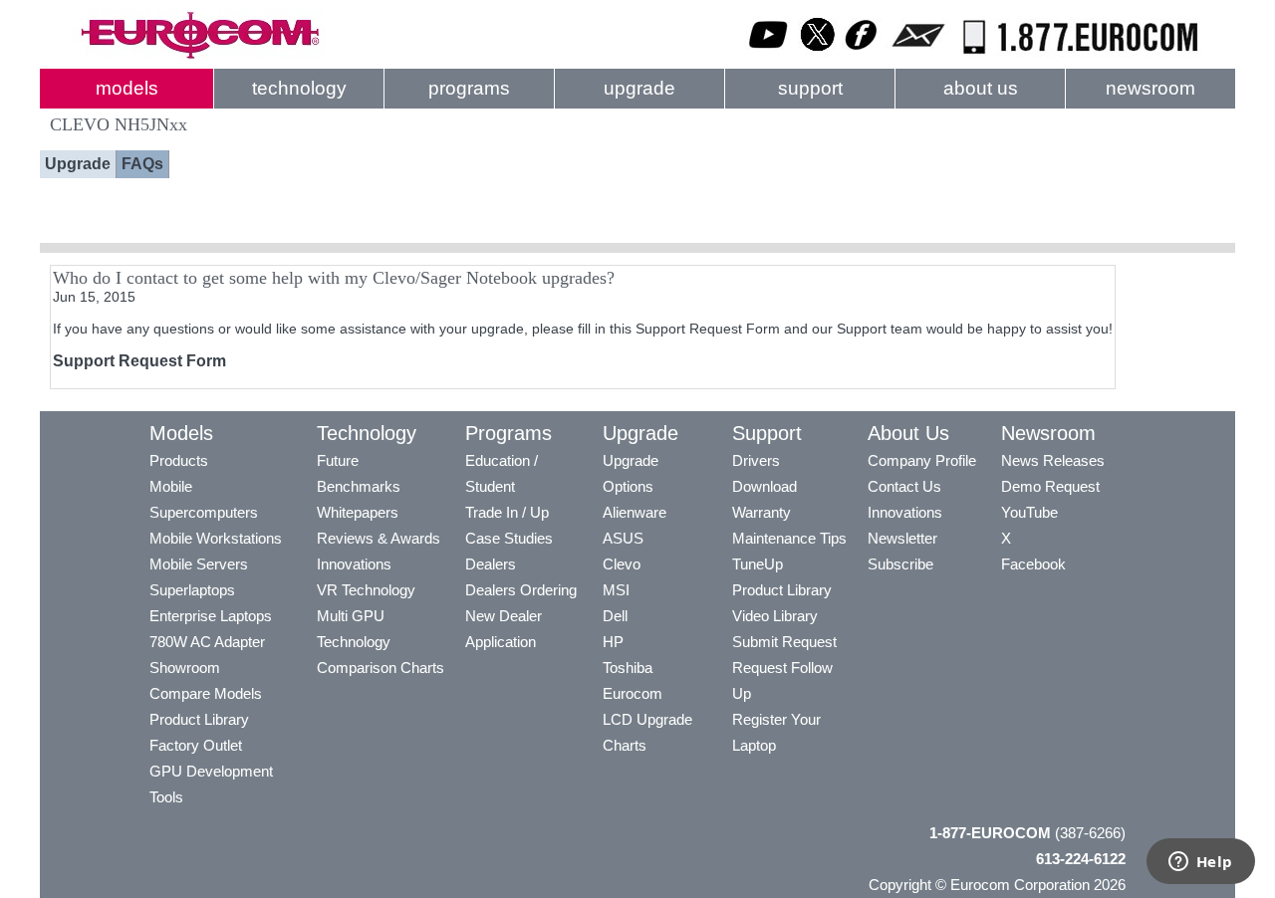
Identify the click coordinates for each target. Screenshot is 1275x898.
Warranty (761, 512)
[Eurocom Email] (918, 55)
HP (613, 641)
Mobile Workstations (215, 538)
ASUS (623, 538)
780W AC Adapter (207, 641)
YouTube (1029, 512)
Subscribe (900, 564)
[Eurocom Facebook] (862, 55)
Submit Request (784, 641)
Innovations (354, 564)
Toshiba (627, 667)
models (127, 88)
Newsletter (902, 538)
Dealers (490, 564)
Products (178, 460)
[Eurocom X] (818, 55)
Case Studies (509, 538)
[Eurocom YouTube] (769, 55)
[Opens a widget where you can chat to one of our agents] (1200, 863)
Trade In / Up (507, 512)
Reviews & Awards (378, 538)
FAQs (142, 163)
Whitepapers (357, 512)
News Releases (1053, 460)
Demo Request (1050, 486)
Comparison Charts (380, 667)
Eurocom (632, 693)
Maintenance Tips (789, 538)
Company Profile (922, 460)
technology (299, 88)
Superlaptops (192, 589)
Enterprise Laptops (210, 615)
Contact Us (904, 486)
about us (980, 88)
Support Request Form (139, 360)
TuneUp (757, 564)
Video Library (775, 615)
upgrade (639, 88)
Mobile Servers (198, 564)
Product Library (199, 719)
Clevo (621, 564)
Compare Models (205, 693)
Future (338, 460)
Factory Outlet (195, 745)
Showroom (184, 667)
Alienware (634, 512)
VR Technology (366, 589)
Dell (615, 615)
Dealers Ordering (521, 589)
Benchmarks (358, 486)
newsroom (1150, 88)
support (810, 88)
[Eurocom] (199, 55)
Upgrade (78, 163)
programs (469, 88)
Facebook (1033, 564)
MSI (616, 589)
